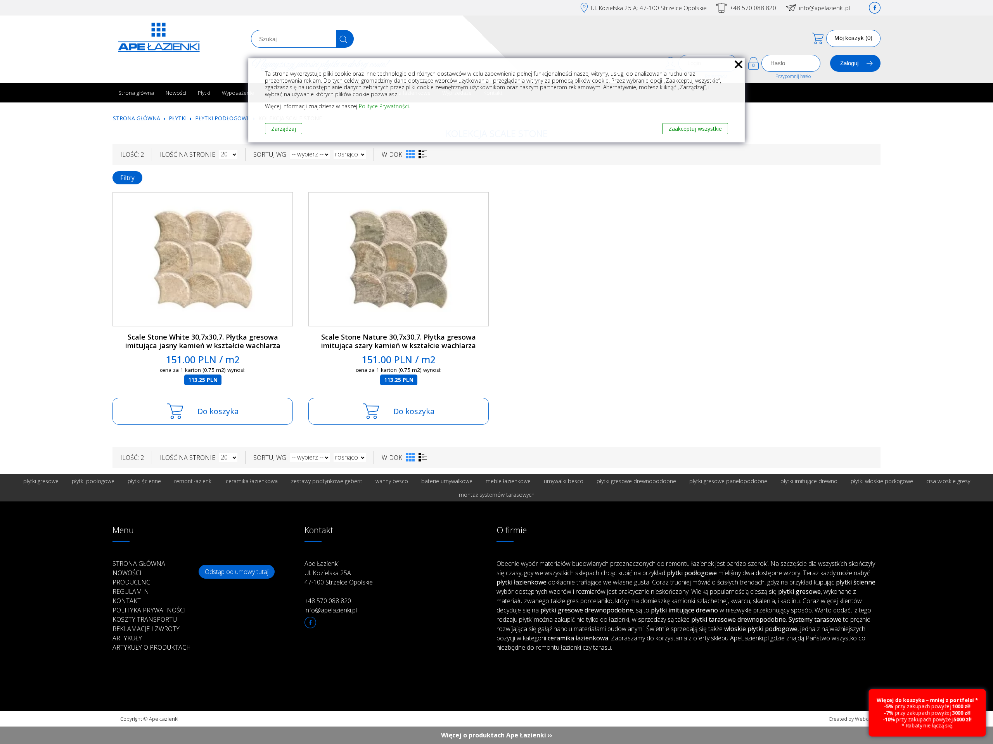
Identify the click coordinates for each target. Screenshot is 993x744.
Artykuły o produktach (151, 647)
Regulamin (130, 591)
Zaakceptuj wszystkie (695, 128)
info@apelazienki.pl (824, 8)
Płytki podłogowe (222, 118)
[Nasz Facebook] (875, 8)
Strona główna (136, 92)
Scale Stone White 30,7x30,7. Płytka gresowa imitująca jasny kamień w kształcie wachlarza (202, 341)
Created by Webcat (851, 718)
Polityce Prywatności (384, 106)
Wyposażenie (238, 92)
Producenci (132, 582)
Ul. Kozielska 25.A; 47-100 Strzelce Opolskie (649, 8)
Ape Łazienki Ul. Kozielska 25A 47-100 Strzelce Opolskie (338, 572)
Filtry (127, 177)
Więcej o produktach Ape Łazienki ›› (496, 735)
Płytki (204, 92)
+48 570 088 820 (753, 8)
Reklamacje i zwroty (146, 628)
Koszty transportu (144, 619)
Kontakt (126, 601)
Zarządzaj (283, 128)
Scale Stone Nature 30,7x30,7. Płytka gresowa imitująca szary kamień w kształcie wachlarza (398, 341)
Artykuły (127, 638)
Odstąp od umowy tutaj (236, 571)
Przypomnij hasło (793, 76)
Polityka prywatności (149, 610)
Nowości (176, 92)
